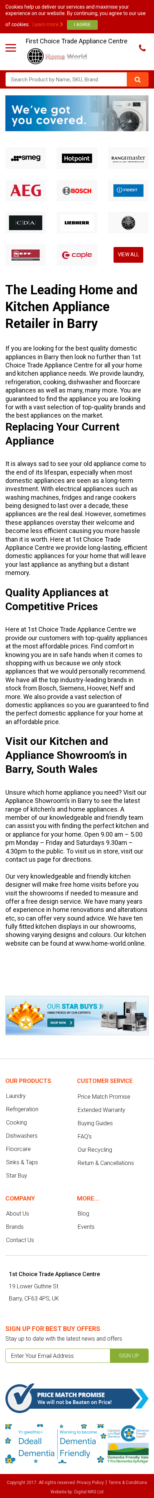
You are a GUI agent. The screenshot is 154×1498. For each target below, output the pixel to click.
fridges (72, 497)
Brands (15, 1226)
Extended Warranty (101, 1110)
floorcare (127, 382)
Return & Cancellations (106, 1163)
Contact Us (20, 1240)
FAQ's (85, 1136)
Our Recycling (95, 1149)
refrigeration (22, 382)
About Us (17, 1213)
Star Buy (16, 1175)
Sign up (129, 1355)
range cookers (115, 497)
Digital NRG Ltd (89, 1491)
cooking (54, 382)
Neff (116, 688)
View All (128, 254)
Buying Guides (95, 1123)
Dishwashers (22, 1135)
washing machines (32, 497)
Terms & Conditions (128, 1482)
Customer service (105, 1081)
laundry (132, 373)
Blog (83, 1213)
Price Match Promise (104, 1096)
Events (86, 1226)
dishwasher (84, 382)
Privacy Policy (90, 1482)
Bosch (47, 688)
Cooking (16, 1122)
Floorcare (18, 1149)
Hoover (97, 688)
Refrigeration (22, 1109)
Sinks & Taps (22, 1162)
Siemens (72, 688)
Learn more (46, 24)
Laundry (16, 1096)
